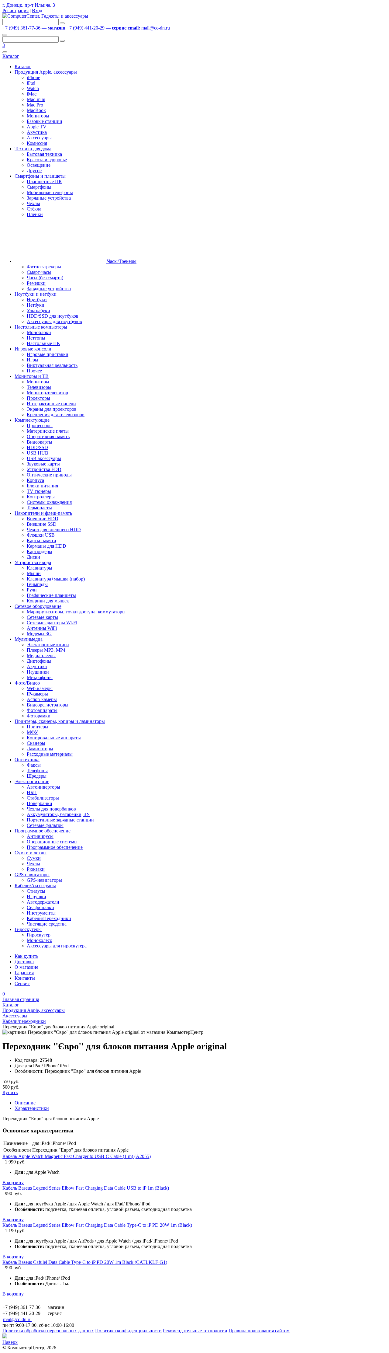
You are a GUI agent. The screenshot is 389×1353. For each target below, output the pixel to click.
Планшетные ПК (44, 181)
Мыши (34, 573)
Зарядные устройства (49, 198)
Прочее (34, 370)
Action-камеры (42, 699)
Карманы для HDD (46, 546)
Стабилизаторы (43, 797)
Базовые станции (44, 121)
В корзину (13, 1182)
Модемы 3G (39, 633)
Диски (33, 557)
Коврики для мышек (48, 600)
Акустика (37, 132)
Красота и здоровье (47, 159)
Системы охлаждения (49, 502)
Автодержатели (43, 902)
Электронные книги (48, 644)
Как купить (26, 956)
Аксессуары (39, 137)
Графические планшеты (51, 595)
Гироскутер (38, 934)
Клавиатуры (39, 567)
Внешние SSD (42, 524)
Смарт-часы (39, 272)
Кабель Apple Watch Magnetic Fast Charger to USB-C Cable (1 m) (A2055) (76, 1156)
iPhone (33, 77)
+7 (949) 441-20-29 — (96, 27)
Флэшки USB (41, 535)
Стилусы (36, 891)
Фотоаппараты (42, 710)
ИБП (32, 792)
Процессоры (40, 425)
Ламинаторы (40, 748)
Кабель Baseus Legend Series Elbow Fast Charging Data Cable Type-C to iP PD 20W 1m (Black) (97, 1225)
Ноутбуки (37, 299)
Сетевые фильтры (45, 825)
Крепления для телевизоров (55, 414)
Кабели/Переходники (49, 918)
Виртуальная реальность (52, 365)
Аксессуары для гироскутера (57, 945)
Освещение (38, 165)
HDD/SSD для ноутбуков (52, 316)
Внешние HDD (42, 518)
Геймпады (37, 584)
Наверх (10, 1342)
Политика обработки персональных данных (48, 1330)
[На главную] (45, 16)
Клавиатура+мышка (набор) (56, 578)
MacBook (36, 110)
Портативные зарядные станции (60, 819)
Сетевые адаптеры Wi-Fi (52, 622)
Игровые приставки (47, 354)
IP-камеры (37, 693)
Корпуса (35, 480)
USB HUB (37, 452)
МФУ (32, 732)
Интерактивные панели (51, 403)
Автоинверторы (43, 787)
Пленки (35, 214)
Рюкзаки (36, 869)
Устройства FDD (44, 469)
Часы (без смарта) (45, 277)
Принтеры (37, 726)
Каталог (10, 56)
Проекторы (38, 398)
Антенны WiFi (42, 628)
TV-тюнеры (39, 491)
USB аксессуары (44, 458)
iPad (31, 82)
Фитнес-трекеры (44, 266)
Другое (34, 170)
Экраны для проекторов (52, 409)
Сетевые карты (42, 617)
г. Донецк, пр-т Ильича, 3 (28, 5)
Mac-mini (36, 99)
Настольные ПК (43, 343)
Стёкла (34, 208)
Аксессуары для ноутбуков (54, 321)
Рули (32, 589)
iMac (31, 93)
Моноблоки (39, 332)
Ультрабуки (38, 310)
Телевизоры (39, 387)
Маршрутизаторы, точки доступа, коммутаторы (76, 611)
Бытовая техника (44, 154)
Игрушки (36, 896)
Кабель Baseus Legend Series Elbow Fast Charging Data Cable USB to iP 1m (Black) (85, 1188)
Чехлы (33, 203)
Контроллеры (41, 496)
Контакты (25, 978)
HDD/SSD (37, 447)
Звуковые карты (43, 463)
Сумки (34, 858)
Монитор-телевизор (47, 392)
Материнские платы (48, 431)
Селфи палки (40, 907)
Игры (32, 359)
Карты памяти (41, 540)
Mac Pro (35, 104)
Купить (10, 1092)
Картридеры (39, 551)
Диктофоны (39, 661)
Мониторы (38, 115)
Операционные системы (52, 841)
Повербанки (39, 803)
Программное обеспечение (55, 847)
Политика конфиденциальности (128, 1330)
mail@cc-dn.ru (149, 27)
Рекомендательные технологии (195, 1330)
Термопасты (39, 507)
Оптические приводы (49, 474)
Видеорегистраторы (47, 704)
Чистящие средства (47, 923)
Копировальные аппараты (54, 737)
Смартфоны (39, 187)
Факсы (34, 765)
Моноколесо (39, 940)
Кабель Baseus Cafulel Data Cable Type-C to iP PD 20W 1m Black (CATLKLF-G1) (84, 1262)
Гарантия (24, 972)
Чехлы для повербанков (51, 808)
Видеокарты (39, 442)
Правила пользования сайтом (259, 1330)
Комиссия (37, 143)
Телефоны (37, 770)
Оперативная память (48, 436)
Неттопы (36, 337)
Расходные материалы (50, 754)
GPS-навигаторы (44, 880)
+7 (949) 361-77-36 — (33, 27)
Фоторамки (38, 715)
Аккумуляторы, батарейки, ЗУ (58, 814)
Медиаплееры (41, 655)
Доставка (24, 961)
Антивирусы (40, 836)
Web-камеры (40, 688)
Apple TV (36, 126)
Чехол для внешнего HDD (54, 529)
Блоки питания (42, 485)
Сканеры (36, 743)
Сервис (22, 983)
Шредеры (36, 776)
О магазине (26, 967)
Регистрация (15, 10)
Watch (33, 88)
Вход (37, 10)
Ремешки (36, 283)
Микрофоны (40, 677)
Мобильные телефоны (50, 192)
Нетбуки (35, 305)
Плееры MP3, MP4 (46, 650)
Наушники (38, 672)
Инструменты (41, 912)
